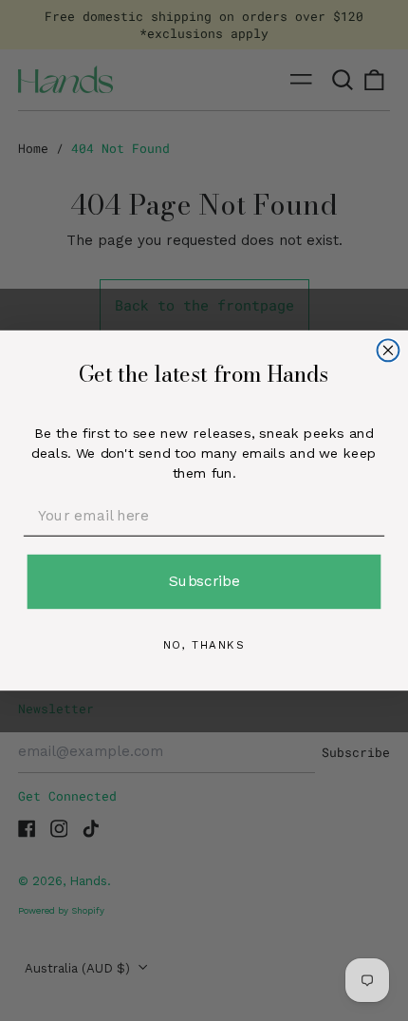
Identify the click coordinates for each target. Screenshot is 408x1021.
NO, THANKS (204, 645)
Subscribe (204, 581)
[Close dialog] (388, 350)
